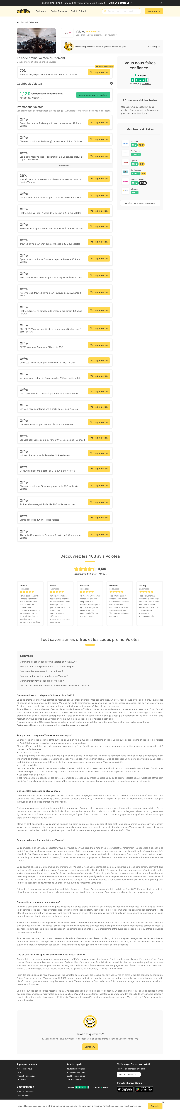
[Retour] (18, 22)
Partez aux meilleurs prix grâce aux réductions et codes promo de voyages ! (52, 725)
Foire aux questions (25, 1091)
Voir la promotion (99, 72)
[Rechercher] (105, 11)
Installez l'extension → (128, 1074)
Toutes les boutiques (76, 1069)
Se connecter (154, 11)
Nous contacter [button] (23, 1095)
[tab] (65, 165)
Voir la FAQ (90, 1046)
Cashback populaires (76, 1076)
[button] (65, 165)
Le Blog (20, 1072)
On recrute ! (22, 1079)
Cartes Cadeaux (74, 1079)
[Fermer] (161, 3)
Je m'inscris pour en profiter (93, 95)
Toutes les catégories (76, 1072)
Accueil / (25, 22)
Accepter (155, 1106)
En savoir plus (154, 46)
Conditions (64, 165)
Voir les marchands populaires (140, 203)
